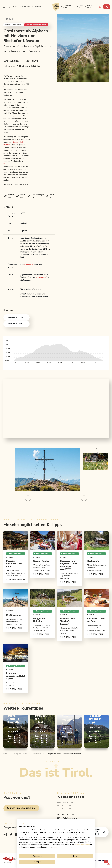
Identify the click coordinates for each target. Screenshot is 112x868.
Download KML (15, 324)
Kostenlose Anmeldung (23, 808)
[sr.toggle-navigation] (4, 7)
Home (5, 754)
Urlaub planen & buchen (20, 754)
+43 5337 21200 (67, 814)
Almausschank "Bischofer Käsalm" (67, 621)
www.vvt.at (28, 264)
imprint (55, 847)
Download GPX (15, 317)
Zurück (9, 19)
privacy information (82, 845)
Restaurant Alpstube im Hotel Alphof (15, 676)
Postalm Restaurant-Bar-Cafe (14, 564)
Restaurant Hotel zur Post (96, 619)
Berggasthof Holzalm (39, 619)
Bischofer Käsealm (11, 164)
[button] (23, 823)
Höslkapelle (93, 561)
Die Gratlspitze (13, 615)
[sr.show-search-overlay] (8, 7)
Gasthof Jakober (41, 561)
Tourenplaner (37, 754)
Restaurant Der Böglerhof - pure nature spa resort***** (68, 565)
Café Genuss (41, 277)
